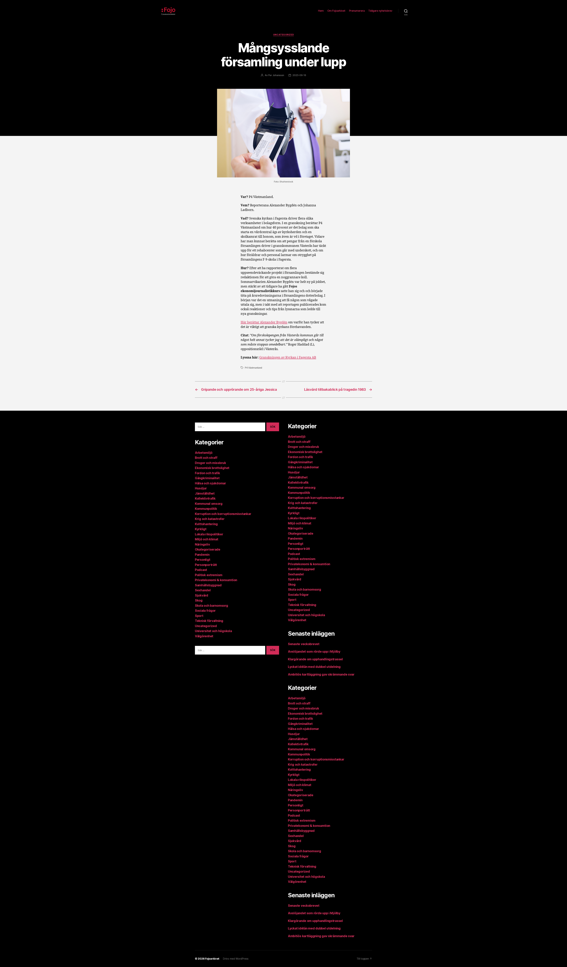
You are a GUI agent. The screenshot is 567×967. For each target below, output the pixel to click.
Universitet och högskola (213, 631)
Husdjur (201, 488)
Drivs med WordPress (236, 958)
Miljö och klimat (206, 539)
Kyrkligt (200, 529)
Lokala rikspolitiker (209, 534)
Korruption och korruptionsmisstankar (223, 514)
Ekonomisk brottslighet (212, 468)
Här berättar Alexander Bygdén (264, 322)
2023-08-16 (299, 75)
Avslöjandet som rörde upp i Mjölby (314, 651)
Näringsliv (202, 544)
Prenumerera (357, 10)
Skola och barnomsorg (211, 605)
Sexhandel (203, 590)
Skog (199, 600)
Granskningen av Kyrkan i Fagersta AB (287, 358)
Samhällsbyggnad (208, 585)
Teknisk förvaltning (209, 621)
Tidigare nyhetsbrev (380, 10)
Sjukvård (201, 595)
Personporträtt (206, 565)
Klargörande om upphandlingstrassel (315, 659)
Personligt (202, 559)
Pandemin (202, 554)
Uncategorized (283, 34)
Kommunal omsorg (209, 504)
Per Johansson (276, 75)
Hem (321, 10)
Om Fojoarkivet (336, 10)
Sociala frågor (205, 610)
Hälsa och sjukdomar (210, 483)
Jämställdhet (205, 493)
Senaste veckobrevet (303, 644)
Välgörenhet (204, 636)
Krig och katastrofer (210, 519)
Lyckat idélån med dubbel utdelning (314, 667)
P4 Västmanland (253, 367)
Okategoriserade (207, 549)
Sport (199, 616)
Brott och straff (206, 458)
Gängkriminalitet (207, 478)
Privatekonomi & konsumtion (216, 580)
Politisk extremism (208, 575)
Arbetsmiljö (203, 453)
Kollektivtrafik (205, 498)
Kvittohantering (206, 524)
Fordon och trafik (207, 473)
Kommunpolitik (206, 509)
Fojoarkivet (212, 958)
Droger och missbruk (210, 463)
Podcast (201, 570)
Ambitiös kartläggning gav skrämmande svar (321, 674)
